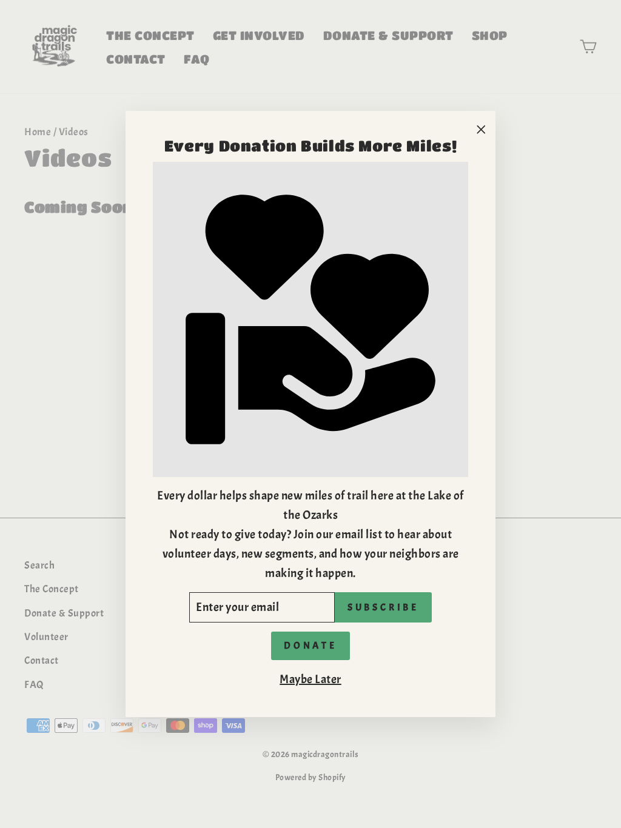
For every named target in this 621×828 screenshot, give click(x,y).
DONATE (310, 645)
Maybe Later (310, 679)
